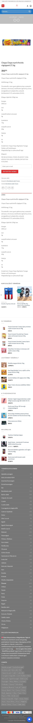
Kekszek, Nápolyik (7, 566)
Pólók (3, 597)
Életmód (3, 532)
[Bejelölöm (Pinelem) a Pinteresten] (12, 187)
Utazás (3, 701)
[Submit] (29, 11)
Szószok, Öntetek (6, 614)
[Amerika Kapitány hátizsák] (8, 293)
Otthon (3, 587)
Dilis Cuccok (5, 518)
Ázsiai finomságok (6, 484)
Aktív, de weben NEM (8, 477)
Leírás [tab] (3, 195)
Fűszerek (4, 549)
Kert (2, 569)
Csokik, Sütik (5, 505)
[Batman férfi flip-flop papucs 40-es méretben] (24, 293)
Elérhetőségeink (24, 718)
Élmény (9, 704)
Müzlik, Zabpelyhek (7, 580)
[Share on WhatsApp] (2, 187)
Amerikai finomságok (7, 481)
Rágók (3, 604)
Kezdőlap (13, 17)
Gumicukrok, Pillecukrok (8, 556)
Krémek (3, 576)
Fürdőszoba (5, 546)
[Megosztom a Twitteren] (9, 187)
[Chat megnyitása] (29, 719)
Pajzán (3, 590)
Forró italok (4, 542)
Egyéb (3, 522)
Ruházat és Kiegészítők (8, 610)
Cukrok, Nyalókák (6, 511)
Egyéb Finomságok (7, 525)
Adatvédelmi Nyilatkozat (16, 716)
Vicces (3, 624)
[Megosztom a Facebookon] (6, 187)
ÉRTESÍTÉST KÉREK (9, 171)
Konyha (3, 573)
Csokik (3, 501)
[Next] (32, 298)
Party (3, 593)
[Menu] (2, 5)
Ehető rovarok (5, 528)
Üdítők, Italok (5, 617)
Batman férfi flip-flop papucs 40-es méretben (23, 304)
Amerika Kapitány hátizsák (8, 304)
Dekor (3, 515)
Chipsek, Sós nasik (6, 498)
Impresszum (26, 715)
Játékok (3, 563)
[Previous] (1, 298)
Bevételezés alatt (11, 181)
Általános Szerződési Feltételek (12, 715)
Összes (21, 17)
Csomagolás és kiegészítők (9, 508)
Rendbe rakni (5, 607)
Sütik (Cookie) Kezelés (11, 718)
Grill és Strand (5, 552)
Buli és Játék (5, 494)
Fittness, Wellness (6, 539)
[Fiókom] (27, 6)
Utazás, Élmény (6, 621)
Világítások (4, 627)
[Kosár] (31, 6)
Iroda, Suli (4, 559)
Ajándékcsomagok (7, 474)
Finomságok (5, 535)
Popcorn (4, 600)
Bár (2, 488)
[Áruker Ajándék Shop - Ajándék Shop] (17, 6)
